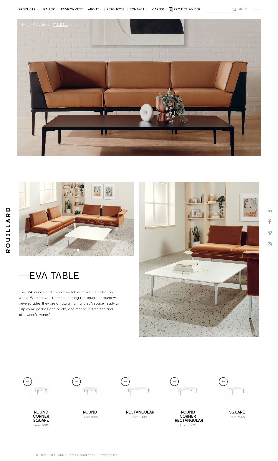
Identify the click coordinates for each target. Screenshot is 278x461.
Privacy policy (107, 455)
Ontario (250, 9)
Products (26, 9)
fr (240, 9)
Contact (136, 9)
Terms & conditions (81, 455)
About (93, 9)
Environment (72, 9)
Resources (115, 9)
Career (158, 9)
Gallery (49, 9)
